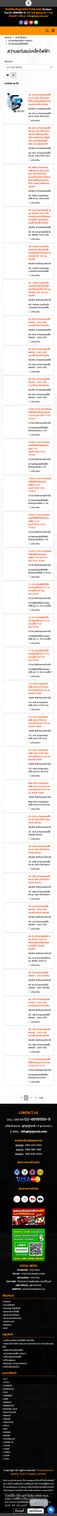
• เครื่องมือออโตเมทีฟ (11, 1356)
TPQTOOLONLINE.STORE (33, 1273)
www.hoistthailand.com (33, 1289)
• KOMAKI (6, 1402)
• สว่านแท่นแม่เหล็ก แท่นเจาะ (14, 1353)
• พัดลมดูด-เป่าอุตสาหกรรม (14, 1363)
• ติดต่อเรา (7, 1324)
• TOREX (6, 1452)
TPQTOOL (35, 1277)
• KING (5, 1399)
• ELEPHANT (8, 1389)
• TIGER (5, 1448)
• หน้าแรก (6, 1301)
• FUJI (4, 1392)
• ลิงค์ (4, 1328)
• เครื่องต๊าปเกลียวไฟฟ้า (12, 1350)
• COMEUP (7, 1385)
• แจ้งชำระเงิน (8, 1321)
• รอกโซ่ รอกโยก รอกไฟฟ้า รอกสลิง (18, 1340)
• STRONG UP (8, 1438)
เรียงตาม (9, 61)
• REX (4, 1428)
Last (41, 1097)
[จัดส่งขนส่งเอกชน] (40, 1199)
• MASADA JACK (9, 1409)
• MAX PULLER (9, 1412)
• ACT (5, 1379)
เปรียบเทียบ (35, 120)
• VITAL (5, 1458)
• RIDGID (6, 1435)
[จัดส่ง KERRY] (17, 1199)
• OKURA (6, 1418)
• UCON (5, 1455)
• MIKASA (6, 1415)
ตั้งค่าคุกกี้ (19, 1510)
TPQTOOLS (34, 1270)
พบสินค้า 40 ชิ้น (12, 83)
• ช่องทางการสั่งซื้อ (10, 1311)
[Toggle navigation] (53, 30)
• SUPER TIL (8, 1442)
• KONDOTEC (8, 1405)
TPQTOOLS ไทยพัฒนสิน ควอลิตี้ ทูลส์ (34, 1281)
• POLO (5, 1425)
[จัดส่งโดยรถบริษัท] (32, 1199)
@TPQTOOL (35, 1285)
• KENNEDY (7, 1395)
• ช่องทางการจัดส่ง (10, 1315)
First (16, 1097)
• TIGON (6, 1445)
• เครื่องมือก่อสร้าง (10, 1366)
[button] (46, 30)
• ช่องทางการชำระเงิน (11, 1318)
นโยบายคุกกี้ (21, 1505)
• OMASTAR (7, 1422)
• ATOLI (5, 1382)
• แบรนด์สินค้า (8, 1305)
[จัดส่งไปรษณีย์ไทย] (25, 1199)
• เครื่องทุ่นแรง (8, 1360)
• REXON (6, 1432)
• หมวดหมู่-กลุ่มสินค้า (11, 1308)
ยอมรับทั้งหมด (35, 1510)
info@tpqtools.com (37, 16)
